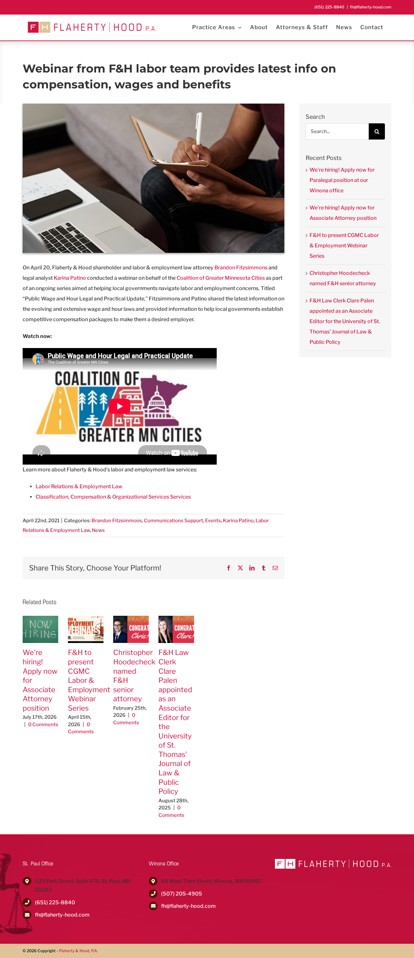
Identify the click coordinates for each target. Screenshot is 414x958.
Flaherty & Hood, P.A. (78, 950)
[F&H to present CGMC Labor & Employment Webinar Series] (86, 619)
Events (213, 521)
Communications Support (173, 521)
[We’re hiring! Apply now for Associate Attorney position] (40, 619)
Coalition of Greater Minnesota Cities (221, 278)
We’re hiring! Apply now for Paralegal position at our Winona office (342, 180)
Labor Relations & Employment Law (79, 486)
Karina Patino (70, 278)
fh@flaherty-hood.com (370, 7)
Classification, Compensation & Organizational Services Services (113, 497)
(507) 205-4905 (181, 894)
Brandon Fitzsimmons (240, 268)
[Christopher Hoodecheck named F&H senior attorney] (131, 619)
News (98, 530)
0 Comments (43, 724)
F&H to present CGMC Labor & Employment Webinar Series (89, 680)
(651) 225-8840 (55, 902)
